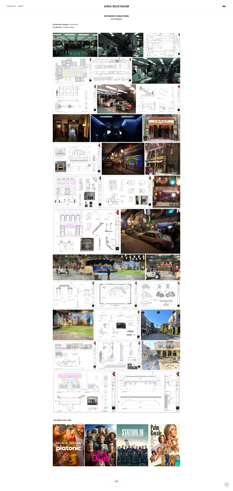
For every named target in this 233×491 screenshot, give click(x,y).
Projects (11, 6)
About (21, 6)
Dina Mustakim (116, 6)
